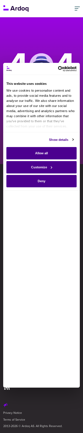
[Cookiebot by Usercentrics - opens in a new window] (58, 69)
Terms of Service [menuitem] (14, 419)
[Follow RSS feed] (7, 387)
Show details (58, 139)
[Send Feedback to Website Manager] (5, 406)
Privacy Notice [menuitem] (12, 413)
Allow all (41, 153)
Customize (39, 167)
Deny (41, 181)
